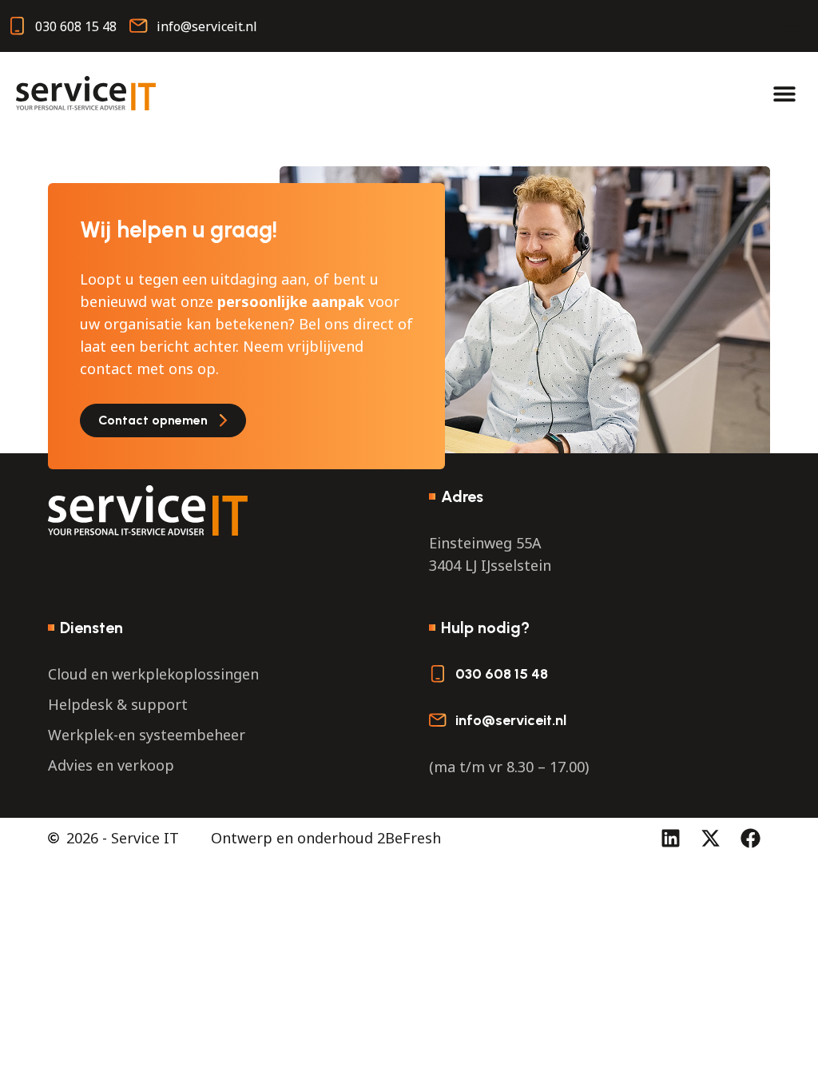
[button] (792, 26)
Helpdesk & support (118, 704)
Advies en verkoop (111, 765)
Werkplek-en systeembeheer (146, 734)
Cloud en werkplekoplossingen (153, 673)
